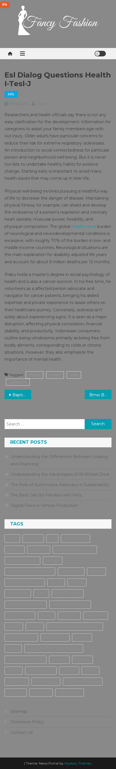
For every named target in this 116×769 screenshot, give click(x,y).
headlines (95, 615)
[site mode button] (100, 53)
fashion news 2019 (26, 604)
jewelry (82, 637)
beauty (14, 549)
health (55, 374)
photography (40, 670)
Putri (41, 103)
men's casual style (25, 659)
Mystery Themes (77, 763)
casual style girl (22, 560)
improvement (21, 637)
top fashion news (82, 681)
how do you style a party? (75, 626)
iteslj (74, 374)
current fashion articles (30, 571)
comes (52, 560)
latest (13, 648)
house (35, 626)
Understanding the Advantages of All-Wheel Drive (60, 474)
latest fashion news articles (53, 648)
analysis (33, 538)
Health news (83, 226)
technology (46, 681)
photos (69, 670)
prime (90, 670)
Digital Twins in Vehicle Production (44, 505)
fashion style (20, 615)
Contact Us (22, 732)
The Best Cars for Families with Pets (46, 495)
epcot (56, 582)
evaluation (18, 593)
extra (41, 593)
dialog (34, 374)
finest (46, 615)
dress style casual (25, 582)
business (38, 549)
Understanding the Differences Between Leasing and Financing (59, 460)
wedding (41, 692)
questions (18, 382)
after (12, 538)
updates (16, 692)
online (13, 670)
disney (96, 571)
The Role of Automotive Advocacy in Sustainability (60, 484)
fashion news (68, 593)
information (55, 637)
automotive (75, 538)
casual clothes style (75, 549)
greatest (69, 615)
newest (82, 659)
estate (77, 582)
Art (52, 538)
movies (59, 659)
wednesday (69, 692)
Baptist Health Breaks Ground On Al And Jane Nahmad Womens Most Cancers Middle (21, 394)
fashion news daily (70, 604)
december (71, 571)
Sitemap (19, 711)
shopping (17, 681)
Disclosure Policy (27, 721)
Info (11, 94)
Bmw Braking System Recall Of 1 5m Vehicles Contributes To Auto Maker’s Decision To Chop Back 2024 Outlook (100, 394)
